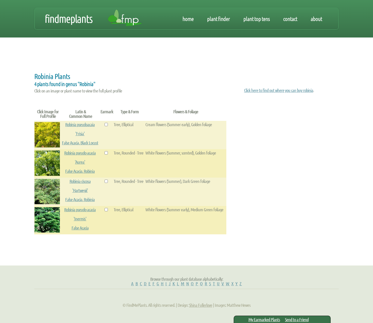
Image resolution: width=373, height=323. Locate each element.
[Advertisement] (126, 56)
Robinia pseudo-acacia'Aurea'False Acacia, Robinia (80, 162)
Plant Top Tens (256, 18)
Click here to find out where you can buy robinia (278, 90)
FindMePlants (68, 19)
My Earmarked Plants (264, 319)
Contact (290, 18)
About (316, 18)
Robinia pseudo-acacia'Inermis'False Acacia (80, 218)
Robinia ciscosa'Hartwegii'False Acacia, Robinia (80, 190)
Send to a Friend (297, 319)
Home (188, 18)
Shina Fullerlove (200, 305)
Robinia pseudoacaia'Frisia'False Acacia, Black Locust (80, 133)
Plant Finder (218, 18)
